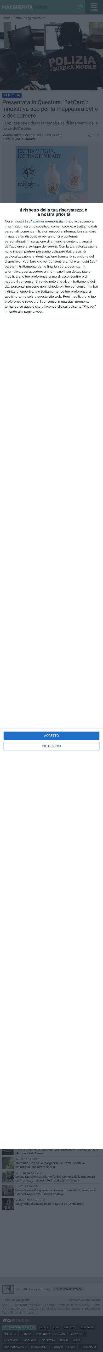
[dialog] (51, 676)
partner (38, 221)
